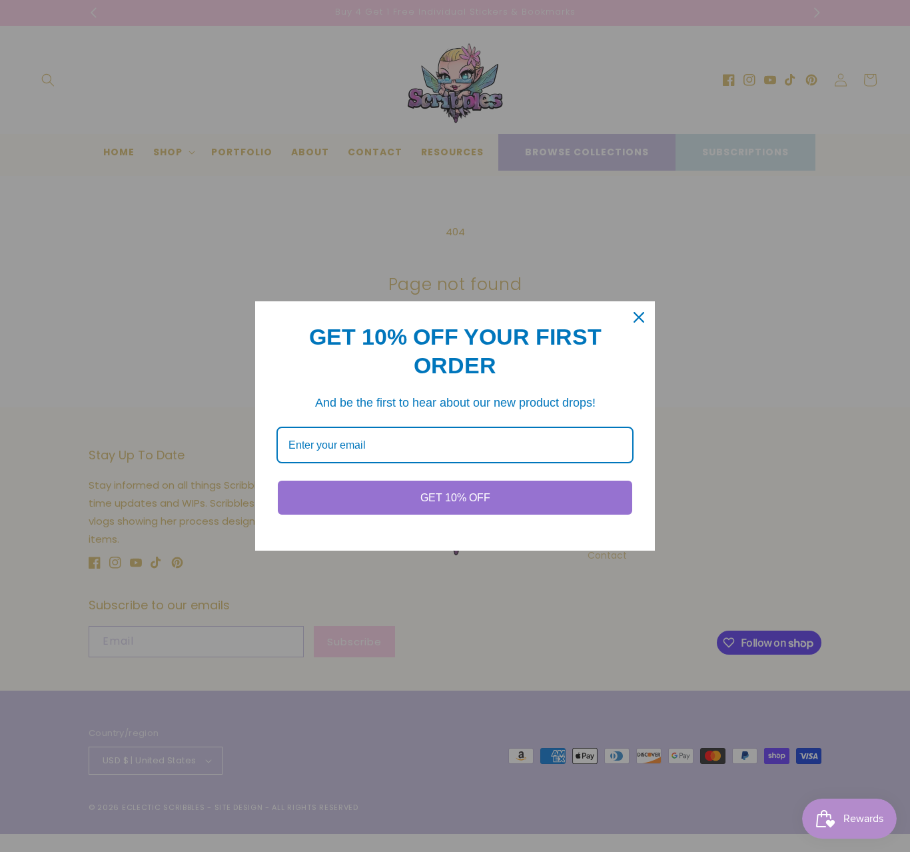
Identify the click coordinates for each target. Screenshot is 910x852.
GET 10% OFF (455, 497)
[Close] (639, 317)
